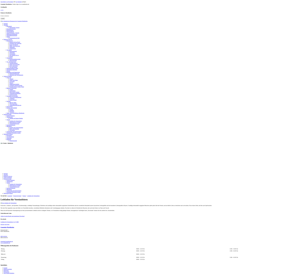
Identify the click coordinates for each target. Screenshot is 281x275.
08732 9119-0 (4, 236)
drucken (2, 224)
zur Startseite (19, 1)
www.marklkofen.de (5, 242)
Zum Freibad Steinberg (9, 273)
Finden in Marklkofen (6, 13)
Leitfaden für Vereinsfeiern (10, 222)
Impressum (6, 270)
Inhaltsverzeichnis (8, 269)
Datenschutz (6, 271)
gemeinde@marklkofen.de (7, 241)
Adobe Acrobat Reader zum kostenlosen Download (12, 216)
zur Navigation (9, 1)
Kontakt (5, 267)
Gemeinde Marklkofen (7, 227)
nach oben (7, 224)
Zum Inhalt (3, 1)
